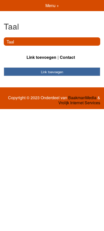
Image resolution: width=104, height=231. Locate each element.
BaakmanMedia (82, 97)
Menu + (52, 5)
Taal (10, 41)
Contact (67, 57)
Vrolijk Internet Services (79, 102)
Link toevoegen (41, 57)
